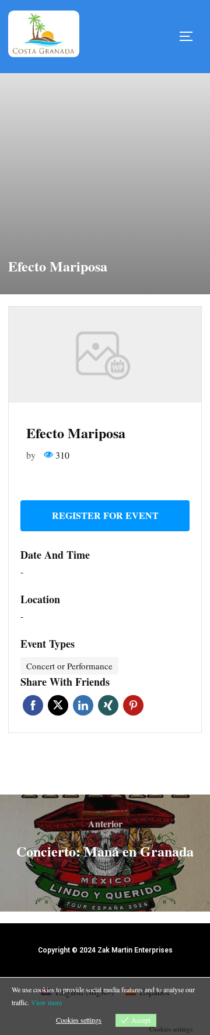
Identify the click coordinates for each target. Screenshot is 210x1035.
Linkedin (83, 705)
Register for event (105, 515)
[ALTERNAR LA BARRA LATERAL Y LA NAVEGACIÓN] (190, 36)
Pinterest (133, 705)
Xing (108, 705)
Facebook (33, 705)
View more (46, 1002)
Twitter (58, 705)
